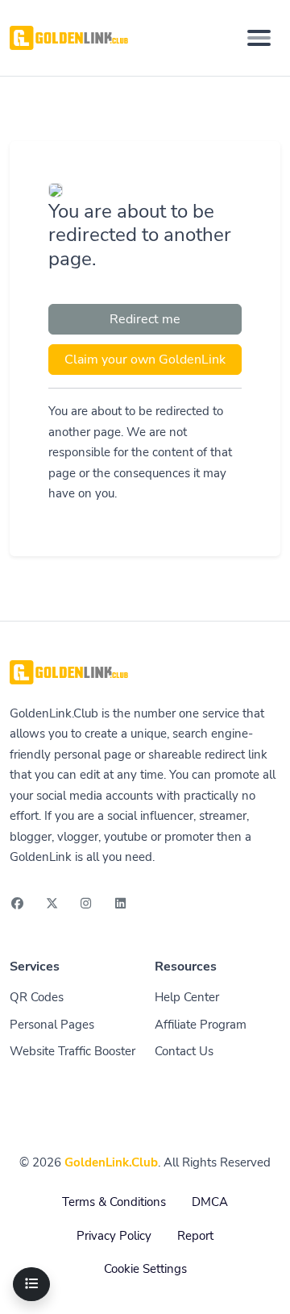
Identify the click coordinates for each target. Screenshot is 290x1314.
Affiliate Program (200, 1025)
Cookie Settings (145, 1269)
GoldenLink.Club (111, 1162)
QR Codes (37, 997)
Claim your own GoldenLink (145, 359)
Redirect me (145, 319)
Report (195, 1236)
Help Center (187, 997)
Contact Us (184, 1051)
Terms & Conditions (114, 1202)
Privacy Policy (114, 1236)
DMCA (210, 1202)
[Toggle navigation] (259, 38)
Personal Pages (52, 1025)
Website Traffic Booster (72, 1051)
